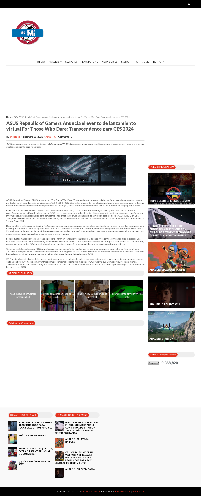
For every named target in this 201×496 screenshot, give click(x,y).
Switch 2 (71, 61)
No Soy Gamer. (91, 491)
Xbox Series (109, 61)
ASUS (49, 136)
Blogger (138, 491)
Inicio (41, 61)
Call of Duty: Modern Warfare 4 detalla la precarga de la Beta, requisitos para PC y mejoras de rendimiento (74, 457)
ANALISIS (54, 61)
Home (9, 117)
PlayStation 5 (89, 61)
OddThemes (122, 491)
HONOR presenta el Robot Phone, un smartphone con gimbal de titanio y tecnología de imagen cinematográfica (170, 231)
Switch (126, 61)
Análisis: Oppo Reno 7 (32, 435)
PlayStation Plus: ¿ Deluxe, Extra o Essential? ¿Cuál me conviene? (36, 451)
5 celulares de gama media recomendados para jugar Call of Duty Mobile (35, 425)
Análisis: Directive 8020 (164, 304)
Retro (157, 61)
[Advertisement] (100, 89)
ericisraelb (15, 136)
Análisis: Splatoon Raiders (167, 270)
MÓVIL (145, 61)
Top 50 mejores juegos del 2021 (169, 201)
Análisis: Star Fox (161, 338)
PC (136, 61)
